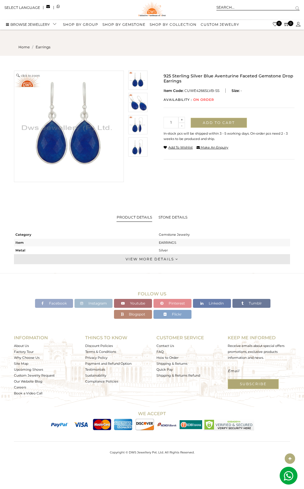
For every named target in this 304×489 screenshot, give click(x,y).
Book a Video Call (28, 393)
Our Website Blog (28, 381)
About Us (21, 346)
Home (24, 47)
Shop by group (80, 24)
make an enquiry (214, 147)
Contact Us (165, 346)
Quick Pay (164, 369)
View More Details (150, 259)
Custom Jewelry (220, 24)
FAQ (160, 352)
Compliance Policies (101, 381)
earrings (43, 47)
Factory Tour (24, 352)
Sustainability (95, 375)
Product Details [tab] (134, 217)
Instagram (97, 303)
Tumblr (255, 303)
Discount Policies (99, 346)
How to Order (167, 358)
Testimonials (95, 369)
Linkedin (216, 303)
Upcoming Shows (28, 369)
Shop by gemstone (123, 24)
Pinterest (176, 303)
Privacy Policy (96, 358)
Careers (20, 387)
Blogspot (136, 314)
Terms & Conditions (100, 352)
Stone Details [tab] (173, 217)
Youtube (137, 303)
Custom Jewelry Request (34, 375)
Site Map (21, 363)
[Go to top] (290, 458)
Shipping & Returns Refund (178, 375)
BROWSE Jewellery (30, 24)
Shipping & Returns (171, 363)
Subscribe (253, 384)
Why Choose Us (26, 358)
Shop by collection (173, 24)
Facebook (57, 303)
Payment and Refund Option (108, 363)
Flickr (176, 314)
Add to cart (219, 122)
